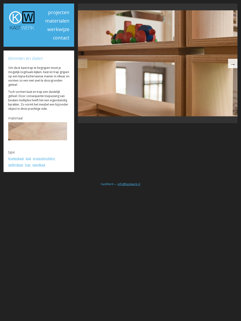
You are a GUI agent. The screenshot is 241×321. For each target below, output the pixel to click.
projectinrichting (44, 158)
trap (28, 165)
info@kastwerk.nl (129, 184)
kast (28, 158)
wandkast (38, 165)
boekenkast (16, 158)
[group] (157, 63)
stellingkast (15, 165)
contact (61, 38)
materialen (57, 21)
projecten (58, 12)
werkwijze (58, 29)
